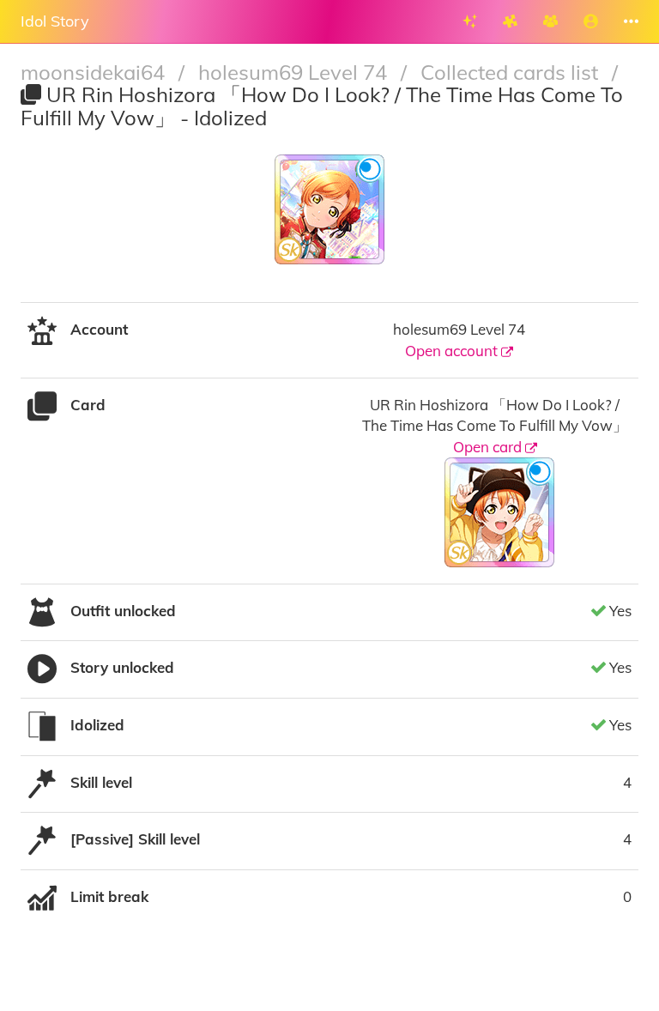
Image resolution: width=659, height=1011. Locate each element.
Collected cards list (511, 72)
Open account (453, 351)
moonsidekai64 (95, 72)
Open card (489, 447)
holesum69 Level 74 (295, 72)
